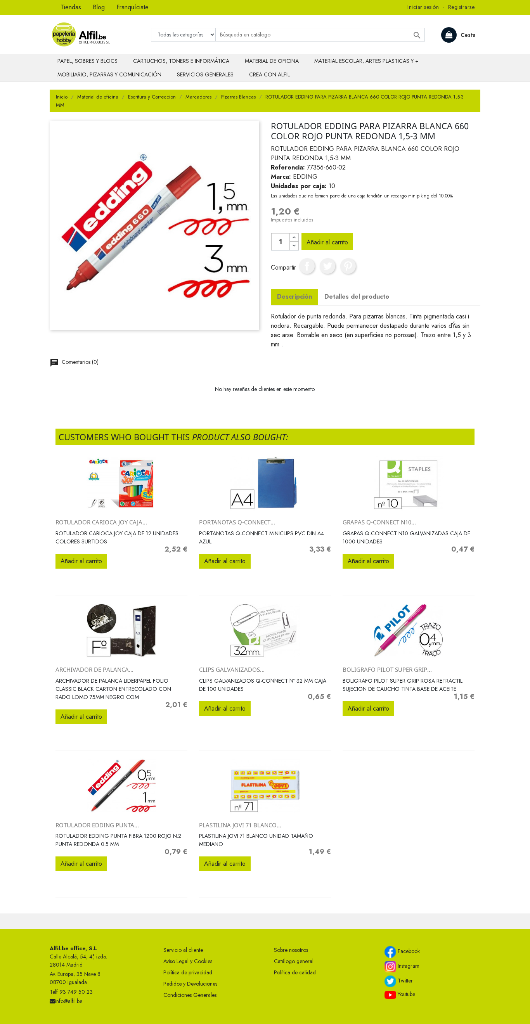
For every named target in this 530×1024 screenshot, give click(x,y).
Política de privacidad (187, 972)
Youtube (405, 994)
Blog (99, 7)
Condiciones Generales (190, 995)
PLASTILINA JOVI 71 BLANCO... (240, 825)
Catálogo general (293, 961)
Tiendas (71, 7)
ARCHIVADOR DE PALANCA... (94, 669)
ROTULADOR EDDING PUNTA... (97, 825)
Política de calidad (295, 972)
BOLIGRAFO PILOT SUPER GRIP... (387, 669)
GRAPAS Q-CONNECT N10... (379, 522)
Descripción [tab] (294, 296)
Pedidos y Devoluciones (190, 984)
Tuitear (327, 266)
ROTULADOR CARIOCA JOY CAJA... (101, 522)
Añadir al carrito (327, 242)
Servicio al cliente (183, 950)
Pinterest (348, 266)
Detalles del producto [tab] (356, 296)
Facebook (408, 951)
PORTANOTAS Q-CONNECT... (237, 522)
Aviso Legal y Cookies (187, 961)
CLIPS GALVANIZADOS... (232, 669)
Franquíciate (132, 7)
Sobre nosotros (291, 950)
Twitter (404, 980)
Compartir (307, 266)
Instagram (407, 966)
